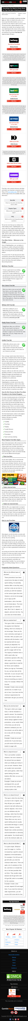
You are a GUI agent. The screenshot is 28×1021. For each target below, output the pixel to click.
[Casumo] (14, 175)
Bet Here (14, 49)
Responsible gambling (14, 954)
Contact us (14, 968)
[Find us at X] (13, 1019)
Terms (13, 962)
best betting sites (12, 192)
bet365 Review (14, 98)
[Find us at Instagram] (15, 1019)
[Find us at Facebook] (10, 1019)
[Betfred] (14, 119)
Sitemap (14, 957)
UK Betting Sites (5, 5)
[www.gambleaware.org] (8, 1010)
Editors (14, 960)
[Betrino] (14, 65)
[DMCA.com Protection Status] (14, 981)
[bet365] (14, 90)
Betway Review (14, 46)
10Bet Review (14, 144)
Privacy (14, 965)
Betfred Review (14, 126)
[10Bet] (14, 137)
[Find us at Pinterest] (18, 1019)
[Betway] (14, 40)
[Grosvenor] (14, 159)
